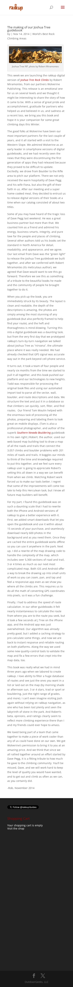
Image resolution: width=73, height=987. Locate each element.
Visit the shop (15, 828)
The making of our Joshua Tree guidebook (28, 28)
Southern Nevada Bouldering (34, 432)
